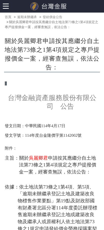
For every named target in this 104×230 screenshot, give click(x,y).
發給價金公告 (52, 17)
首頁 (8, 17)
